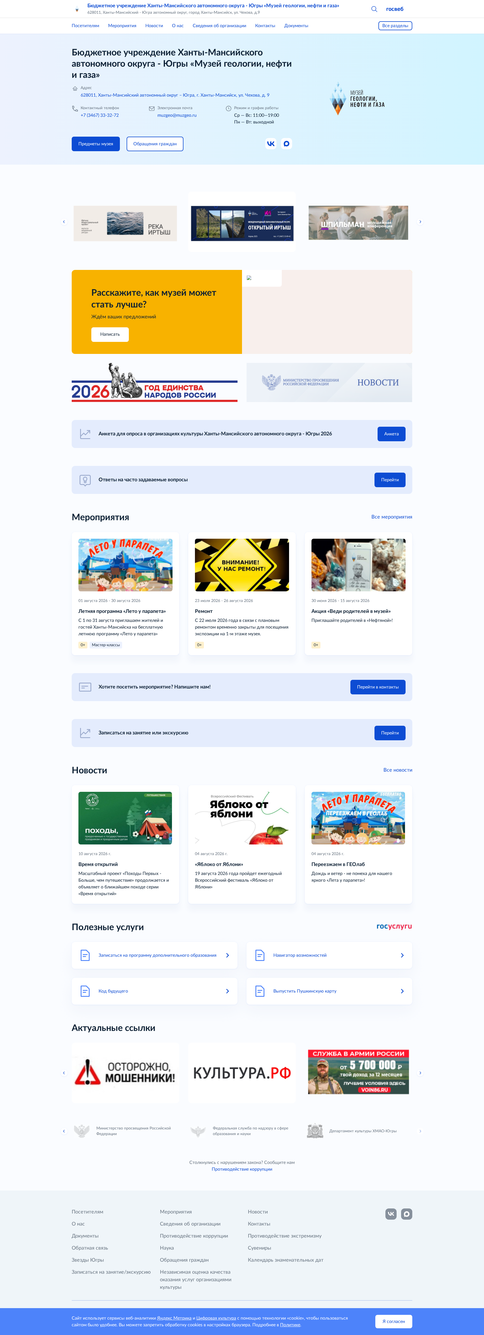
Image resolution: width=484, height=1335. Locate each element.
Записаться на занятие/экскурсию (111, 1272)
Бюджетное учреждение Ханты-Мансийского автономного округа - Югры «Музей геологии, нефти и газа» (213, 5)
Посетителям (85, 26)
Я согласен (394, 1321)
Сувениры (259, 1248)
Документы (296, 26)
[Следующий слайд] (420, 221)
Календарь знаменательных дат (286, 1260)
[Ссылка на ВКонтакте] (391, 1214)
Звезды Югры (88, 1260)
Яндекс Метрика (174, 1318)
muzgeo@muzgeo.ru (177, 115)
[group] (125, 222)
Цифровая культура (216, 1318)
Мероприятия (122, 26)
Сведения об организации (219, 26)
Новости (154, 26)
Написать (110, 334)
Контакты (265, 26)
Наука (167, 1248)
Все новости (397, 770)
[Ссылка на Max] (287, 144)
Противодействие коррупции (242, 1169)
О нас (178, 26)
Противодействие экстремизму (285, 1236)
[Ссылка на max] (406, 1214)
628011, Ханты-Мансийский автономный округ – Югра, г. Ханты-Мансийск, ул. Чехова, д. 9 (175, 95)
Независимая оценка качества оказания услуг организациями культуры (195, 1280)
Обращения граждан (184, 1260)
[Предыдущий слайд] (64, 221)
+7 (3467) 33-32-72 (100, 115)
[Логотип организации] (77, 9)
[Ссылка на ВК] (271, 144)
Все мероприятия (391, 517)
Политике (290, 1325)
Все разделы (395, 26)
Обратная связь (90, 1248)
